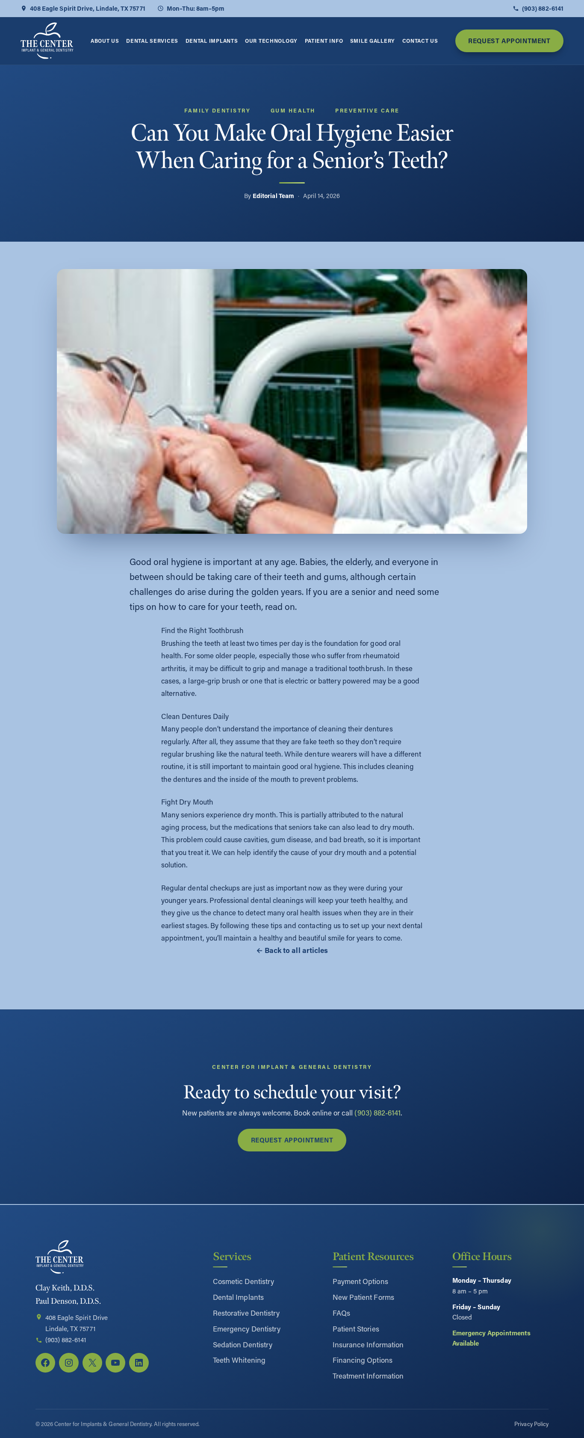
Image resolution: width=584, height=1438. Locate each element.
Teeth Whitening (239, 1359)
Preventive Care (367, 110)
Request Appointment (509, 40)
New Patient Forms (363, 1297)
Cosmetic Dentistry (243, 1281)
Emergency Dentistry (246, 1328)
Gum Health (293, 110)
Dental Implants (238, 1297)
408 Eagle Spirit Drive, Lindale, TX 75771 (87, 8)
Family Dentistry (217, 110)
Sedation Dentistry (242, 1344)
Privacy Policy (531, 1423)
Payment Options (360, 1281)
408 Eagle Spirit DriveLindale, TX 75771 (76, 1323)
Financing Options (362, 1359)
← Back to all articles (292, 950)
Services (232, 1256)
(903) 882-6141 (542, 8)
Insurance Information (368, 1344)
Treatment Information (368, 1375)
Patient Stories (356, 1328)
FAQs (341, 1312)
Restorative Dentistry (246, 1312)
